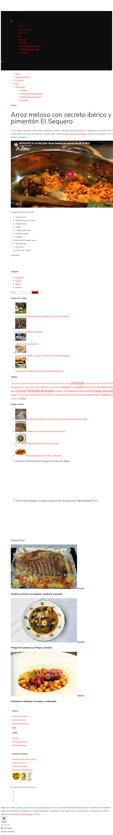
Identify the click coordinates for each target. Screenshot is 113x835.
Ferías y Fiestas (30, 387)
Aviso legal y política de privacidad (24, 759)
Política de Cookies (18, 763)
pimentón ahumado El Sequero (74, 134)
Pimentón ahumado (40, 390)
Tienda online (22, 39)
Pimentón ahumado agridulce (30, 46)
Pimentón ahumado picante (30, 49)
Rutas (44, 395)
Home (17, 74)
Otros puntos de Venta (19, 742)
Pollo (18, 395)
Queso (26, 395)
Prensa (18, 284)
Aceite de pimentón (16, 383)
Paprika (104, 387)
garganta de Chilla (55, 387)
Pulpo (22, 395)
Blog (17, 84)
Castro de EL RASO (90, 383)
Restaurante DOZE (35, 395)
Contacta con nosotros (20, 716)
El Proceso (22, 33)
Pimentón (20, 390)
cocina (104, 383)
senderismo (73, 395)
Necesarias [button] (5, 825)
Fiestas (37, 387)
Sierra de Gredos (93, 394)
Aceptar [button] (37, 814)
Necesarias (8, 828)
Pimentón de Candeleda (65, 391)
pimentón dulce (83, 391)
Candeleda (77, 382)
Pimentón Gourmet (22, 77)
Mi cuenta (23, 43)
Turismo (105, 394)
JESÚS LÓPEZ (89, 387)
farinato (22, 387)
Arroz (47, 383)
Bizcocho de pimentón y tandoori (61, 383)
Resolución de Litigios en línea (22, 770)
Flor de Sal (23, 53)
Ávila (23, 398)
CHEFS (99, 383)
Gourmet (65, 386)
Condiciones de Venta (19, 766)
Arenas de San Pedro (36, 383)
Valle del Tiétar (15, 398)
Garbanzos (44, 387)
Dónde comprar (15, 387)
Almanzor (25, 383)
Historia (18, 281)
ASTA (50, 383)
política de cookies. (25, 814)
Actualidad (19, 277)
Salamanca (51, 395)
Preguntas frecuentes (19, 745)
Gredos (79, 386)
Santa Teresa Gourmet (61, 395)
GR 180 (73, 387)
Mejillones (97, 387)
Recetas (14, 105)
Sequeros (82, 394)
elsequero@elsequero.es (20, 723)
